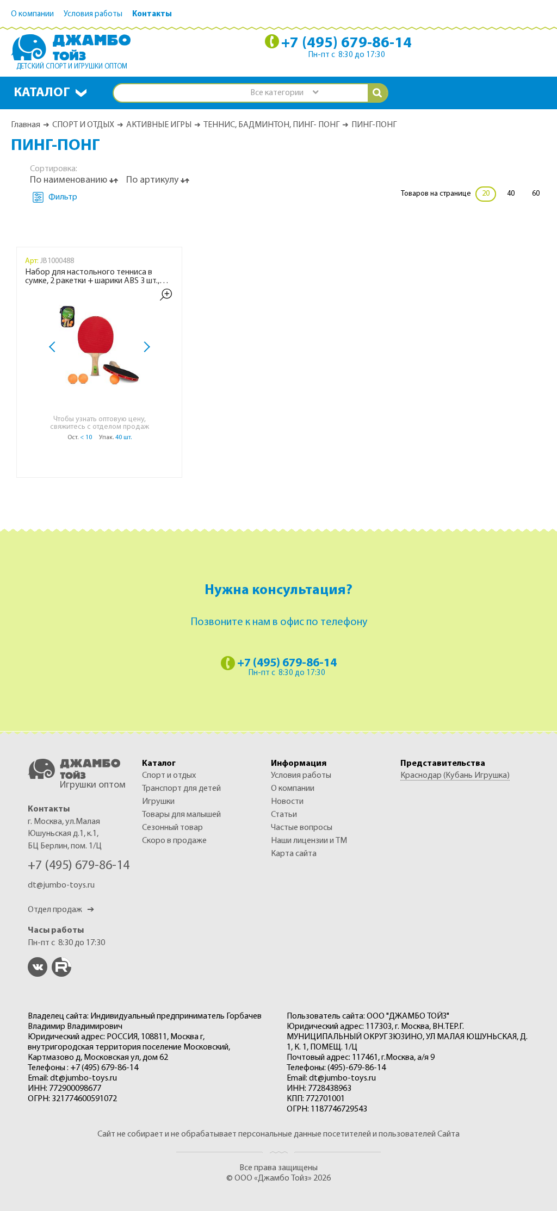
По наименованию (69, 180)
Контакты (152, 14)
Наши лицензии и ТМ (309, 841)
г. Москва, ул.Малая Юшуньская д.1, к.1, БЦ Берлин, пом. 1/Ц (65, 834)
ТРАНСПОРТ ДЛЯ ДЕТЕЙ (181, 788)
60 (536, 194)
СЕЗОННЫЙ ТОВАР (172, 827)
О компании (32, 14)
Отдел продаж (61, 910)
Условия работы (93, 14)
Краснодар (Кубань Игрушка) (455, 775)
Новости (287, 801)
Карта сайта (294, 854)
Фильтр (62, 197)
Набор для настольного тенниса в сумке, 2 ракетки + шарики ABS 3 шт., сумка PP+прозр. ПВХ (92, 276)
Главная (25, 125)
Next (144, 347)
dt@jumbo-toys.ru (61, 885)
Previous (54, 347)
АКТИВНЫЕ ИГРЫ (158, 125)
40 (511, 194)
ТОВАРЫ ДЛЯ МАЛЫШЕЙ (181, 814)
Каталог (42, 92)
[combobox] (284, 93)
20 (486, 194)
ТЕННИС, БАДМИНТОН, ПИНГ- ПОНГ (271, 125)
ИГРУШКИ (158, 801)
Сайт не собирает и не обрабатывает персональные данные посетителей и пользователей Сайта (278, 1134)
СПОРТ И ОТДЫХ (83, 125)
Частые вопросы (301, 827)
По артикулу (153, 180)
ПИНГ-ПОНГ (374, 125)
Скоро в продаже (174, 841)
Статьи (284, 814)
